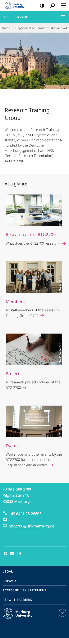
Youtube (11, 553)
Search (52, 5)
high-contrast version (42, 5)
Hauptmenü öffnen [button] (63, 5)
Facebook (5, 553)
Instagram (19, 553)
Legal (8, 571)
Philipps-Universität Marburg (25, 620)
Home (6, 28)
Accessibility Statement (24, 590)
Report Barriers (17, 600)
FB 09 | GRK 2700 (63, 17)
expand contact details (62, 613)
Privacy (9, 581)
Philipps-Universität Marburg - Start (16, 5)
